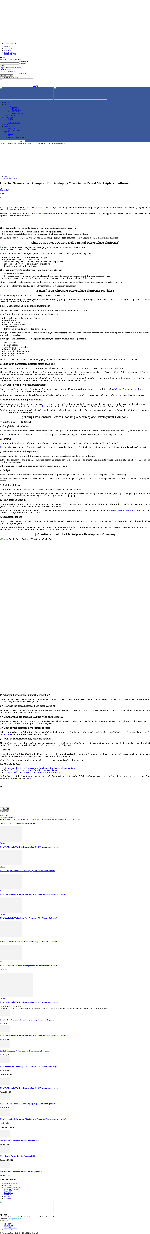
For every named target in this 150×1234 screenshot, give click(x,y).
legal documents (50, 406)
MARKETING (9, 117)
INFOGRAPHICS (14, 130)
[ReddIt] (40, 200)
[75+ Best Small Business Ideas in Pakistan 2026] (5, 1136)
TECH (6, 124)
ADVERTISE (8, 1226)
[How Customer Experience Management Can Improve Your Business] (11, 960)
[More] (54, 200)
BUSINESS (8, 104)
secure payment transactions (131, 510)
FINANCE (15, 108)
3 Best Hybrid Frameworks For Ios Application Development (32, 772)
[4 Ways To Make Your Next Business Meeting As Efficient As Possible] (11, 936)
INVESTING (16, 110)
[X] (10, 200)
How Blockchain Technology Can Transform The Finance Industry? (28, 918)
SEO (9, 121)
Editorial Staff (4, 190)
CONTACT (8, 48)
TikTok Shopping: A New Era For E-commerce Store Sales (24, 1051)
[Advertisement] (75, 159)
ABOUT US (8, 1224)
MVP (102, 368)
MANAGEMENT (14, 112)
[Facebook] (3, 200)
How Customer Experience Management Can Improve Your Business (29, 965)
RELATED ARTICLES (8, 823)
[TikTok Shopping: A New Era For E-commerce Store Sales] (5, 1047)
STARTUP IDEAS (10, 126)
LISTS (10, 136)
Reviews (4, 447)
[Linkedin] (25, 200)
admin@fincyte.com (14, 1219)
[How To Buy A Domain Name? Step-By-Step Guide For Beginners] (11, 865)
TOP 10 (10, 134)
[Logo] (27, 99)
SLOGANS (12, 115)
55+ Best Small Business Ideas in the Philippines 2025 (22, 1171)
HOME (6, 102)
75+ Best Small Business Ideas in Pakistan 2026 (19, 1140)
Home (2, 143)
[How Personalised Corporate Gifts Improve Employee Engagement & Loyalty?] (11, 889)
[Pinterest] (18, 200)
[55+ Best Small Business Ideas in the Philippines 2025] (5, 1167)
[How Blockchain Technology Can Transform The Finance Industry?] (11, 912)
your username (23, 61)
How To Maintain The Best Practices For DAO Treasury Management (29, 847)
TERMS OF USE (10, 54)
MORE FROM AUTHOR (26, 823)
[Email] (47, 200)
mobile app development (123, 389)
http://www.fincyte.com (7, 817)
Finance (2, 843)
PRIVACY (7, 50)
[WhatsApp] (32, 200)
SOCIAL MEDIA (14, 123)
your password (23, 63)
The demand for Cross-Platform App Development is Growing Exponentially (39, 768)
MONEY (11, 106)
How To (7, 143)
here (28, 778)
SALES (10, 119)
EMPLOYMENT (18, 113)
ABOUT (7, 47)
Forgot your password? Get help (10, 68)
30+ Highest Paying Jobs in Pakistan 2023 (17, 1156)
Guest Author (4, 1006)
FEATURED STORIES (16, 137)
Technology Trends (10, 178)
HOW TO (11, 128)
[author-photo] (5, 814)
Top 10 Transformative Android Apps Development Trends (31, 770)
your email (22, 73)
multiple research (44, 213)
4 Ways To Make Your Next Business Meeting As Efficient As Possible (29, 942)
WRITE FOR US (10, 52)
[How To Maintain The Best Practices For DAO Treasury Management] (11, 841)
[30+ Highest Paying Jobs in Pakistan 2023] (5, 1152)
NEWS (6, 132)
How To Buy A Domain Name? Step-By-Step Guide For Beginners (27, 871)
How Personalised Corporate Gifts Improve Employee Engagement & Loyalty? (33, 894)
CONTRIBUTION (10, 1228)
